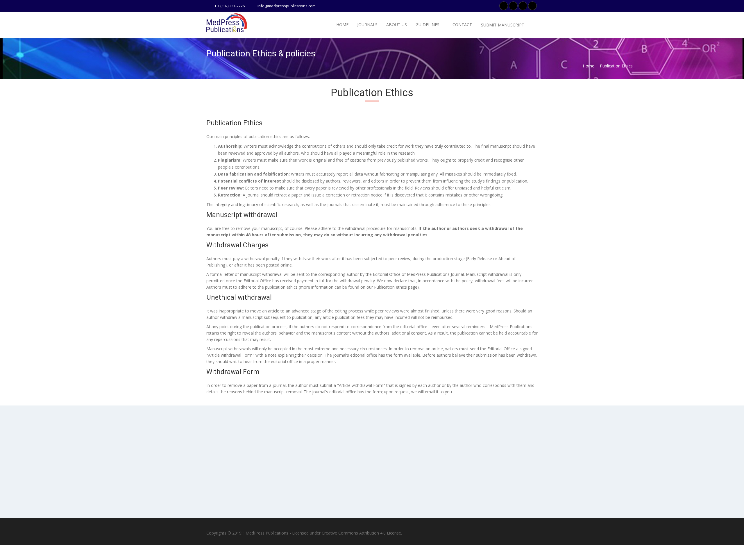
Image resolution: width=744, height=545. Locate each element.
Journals (367, 24)
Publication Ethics (616, 66)
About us (396, 24)
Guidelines (428, 24)
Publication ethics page (395, 287)
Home (342, 24)
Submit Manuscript (503, 25)
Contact (462, 24)
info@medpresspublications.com (286, 5)
